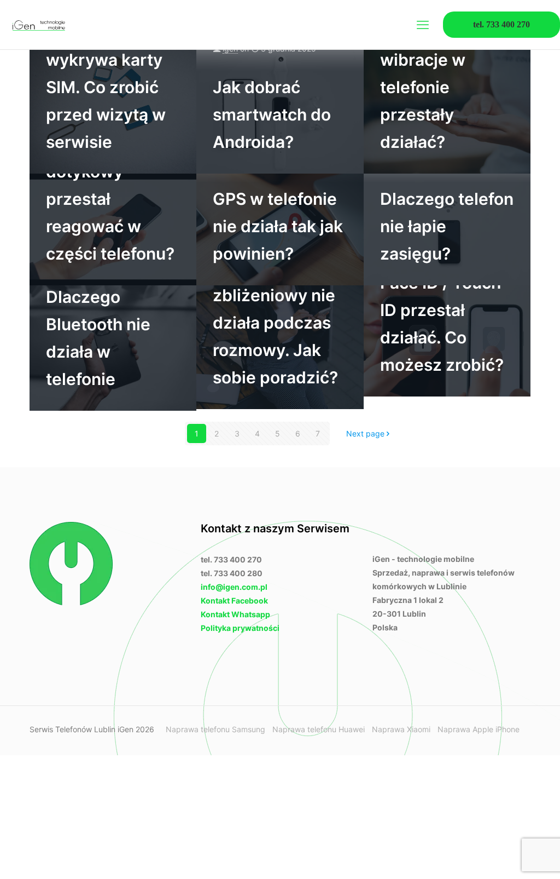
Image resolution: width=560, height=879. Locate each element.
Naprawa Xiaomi (401, 729)
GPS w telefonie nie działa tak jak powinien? (278, 226)
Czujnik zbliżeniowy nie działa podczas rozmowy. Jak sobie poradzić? (275, 322)
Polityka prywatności (240, 628)
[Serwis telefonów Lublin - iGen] (38, 24)
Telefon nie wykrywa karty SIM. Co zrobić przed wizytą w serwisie (106, 87)
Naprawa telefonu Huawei (318, 729)
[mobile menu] (422, 24)
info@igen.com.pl (234, 586)
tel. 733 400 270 (501, 24)
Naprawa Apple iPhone (479, 729)
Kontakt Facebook (234, 600)
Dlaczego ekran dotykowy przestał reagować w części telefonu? (110, 198)
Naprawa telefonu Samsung (215, 729)
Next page (365, 433)
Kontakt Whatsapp (235, 614)
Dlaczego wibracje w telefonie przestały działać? (422, 87)
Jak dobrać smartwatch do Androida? (272, 114)
